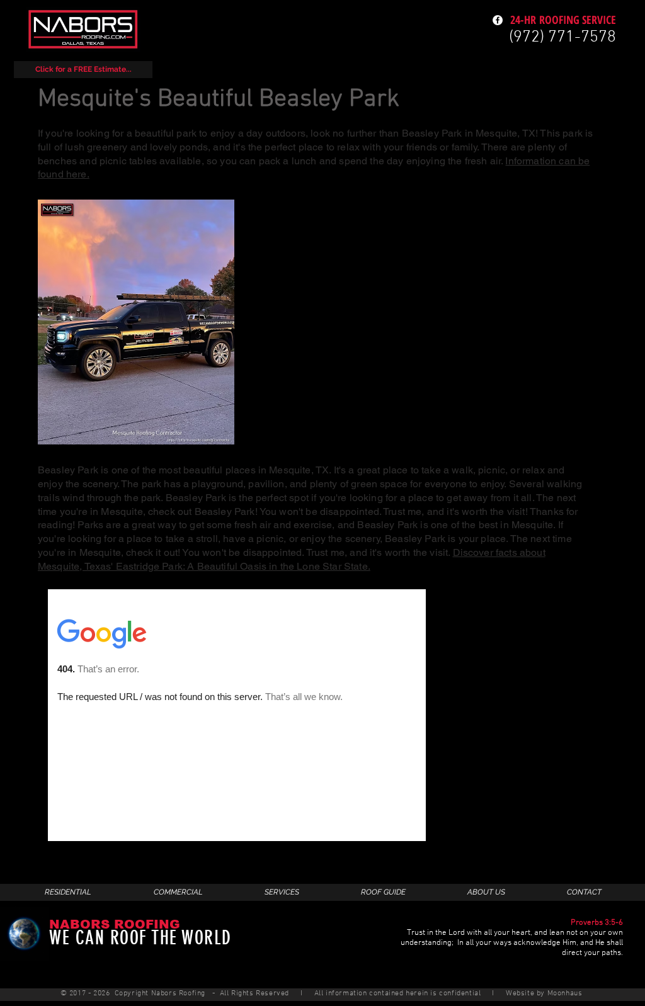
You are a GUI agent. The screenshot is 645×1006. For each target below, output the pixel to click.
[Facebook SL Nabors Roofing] (498, 20)
